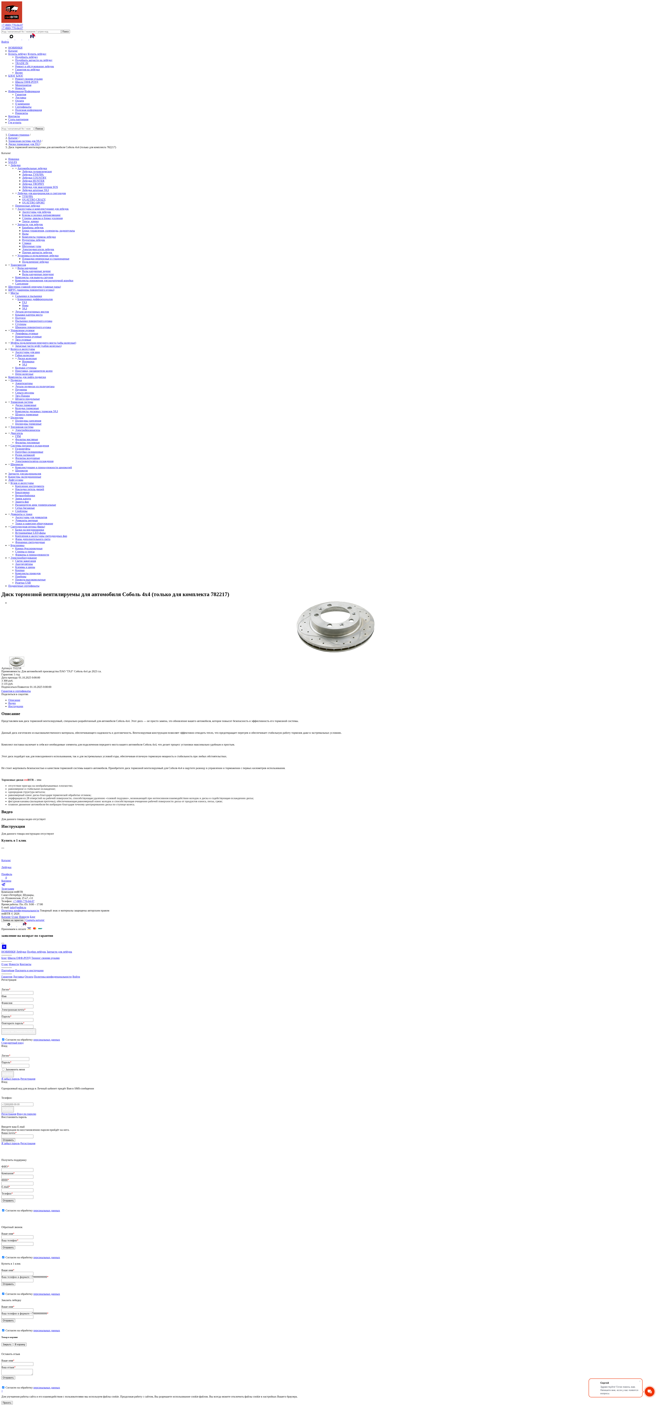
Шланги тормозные (26, 414)
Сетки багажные (25, 507)
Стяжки (26, 243)
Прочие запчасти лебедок (37, 252)
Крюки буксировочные (29, 548)
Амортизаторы (24, 383)
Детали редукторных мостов (32, 311)
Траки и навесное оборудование (34, 523)
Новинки (13, 159)
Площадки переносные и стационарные (45, 258)
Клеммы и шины (25, 567)
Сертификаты (23, 106)
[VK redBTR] (4, 38)
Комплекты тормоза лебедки (39, 236)
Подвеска (16, 380)
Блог (32, 916)
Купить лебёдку (17, 53)
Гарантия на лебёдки (27, 69)
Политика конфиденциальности (20, 910)
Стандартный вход (12, 1042)
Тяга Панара (22, 395)
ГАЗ (24, 302)
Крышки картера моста (29, 314)
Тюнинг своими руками (45, 957)
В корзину (20, 1344)
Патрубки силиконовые (29, 451)
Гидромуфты (22, 448)
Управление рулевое (23, 330)
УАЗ (24, 308)
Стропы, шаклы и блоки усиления (42, 218)
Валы (25, 233)
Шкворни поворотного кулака (33, 327)
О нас (15, 916)
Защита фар (22, 501)
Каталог (13, 50)
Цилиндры (17, 417)
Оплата (19, 100)
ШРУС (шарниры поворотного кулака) (31, 289)
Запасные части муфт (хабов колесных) (38, 345)
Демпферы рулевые (26, 333)
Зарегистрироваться (19, 1031)
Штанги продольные (27, 398)
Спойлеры (21, 511)
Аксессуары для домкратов (31, 517)
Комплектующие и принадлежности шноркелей (43, 467)
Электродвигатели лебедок (38, 249)
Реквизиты (21, 113)
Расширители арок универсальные (35, 504)
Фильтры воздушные (27, 458)
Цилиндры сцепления (28, 420)
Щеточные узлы (31, 246)
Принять (7, 1402)
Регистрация (27, 1078)
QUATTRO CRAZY (34, 199)
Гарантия (20, 94)
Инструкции (15, 706)
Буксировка (17, 545)
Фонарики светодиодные (30, 542)
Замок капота (23, 498)
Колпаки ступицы (25, 367)
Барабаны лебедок (33, 227)
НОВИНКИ (15, 47)
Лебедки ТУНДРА (33, 174)
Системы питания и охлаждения (30, 445)
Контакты (14, 116)
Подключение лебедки (35, 261)
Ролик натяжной (25, 454)
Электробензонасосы (27, 430)
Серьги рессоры (24, 392)
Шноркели (17, 464)
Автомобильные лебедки (32, 168)
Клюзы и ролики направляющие (41, 215)
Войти (5, 41)
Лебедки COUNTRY (34, 177)
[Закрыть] (2, 848)
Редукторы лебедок (33, 240)
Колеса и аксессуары (23, 349)
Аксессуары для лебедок (36, 211)
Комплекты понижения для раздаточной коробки (44, 280)
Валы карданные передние (38, 274)
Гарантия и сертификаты (16, 691)
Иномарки (28, 361)
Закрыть (7, 1344)
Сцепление (21, 283)
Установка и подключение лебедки (38, 255)
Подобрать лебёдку (26, 57)
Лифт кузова (15, 479)
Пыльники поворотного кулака (33, 321)
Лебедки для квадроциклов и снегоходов (41, 193)
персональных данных (46, 1039)
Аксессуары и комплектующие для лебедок (43, 208)
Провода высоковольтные (30, 579)
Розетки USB (23, 582)
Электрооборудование (24, 557)
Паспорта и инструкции (29, 970)
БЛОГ (11, 75)
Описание (14, 700)
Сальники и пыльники (28, 296)
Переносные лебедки (27, 205)
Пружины (21, 389)
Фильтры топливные (27, 442)
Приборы (20, 576)
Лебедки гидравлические (37, 171)
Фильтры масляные (26, 439)
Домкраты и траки (21, 514)
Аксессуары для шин (27, 352)
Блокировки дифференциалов (35, 299)
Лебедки (16, 165)
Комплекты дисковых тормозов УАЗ (36, 411)
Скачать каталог (35, 920)
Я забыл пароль (10, 1078)
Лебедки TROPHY (33, 183)
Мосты (15, 292)
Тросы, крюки (30, 221)
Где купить (14, 122)
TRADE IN (21, 63)
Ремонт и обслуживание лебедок (34, 66)
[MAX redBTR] (11, 38)
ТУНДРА (27, 196)
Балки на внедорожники (29, 529)
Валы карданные (27, 268)
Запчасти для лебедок (30, 224)
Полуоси (20, 317)
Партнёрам (7, 970)
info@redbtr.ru (18, 907)
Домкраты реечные (26, 520)
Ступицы (20, 324)
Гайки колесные (24, 355)
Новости (20, 88)
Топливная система (22, 426)
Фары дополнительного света (32, 539)
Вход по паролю (26, 1113)
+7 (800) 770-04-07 (12, 25)
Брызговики (22, 492)
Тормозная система (22, 402)
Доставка (20, 97)
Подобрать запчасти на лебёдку (33, 60)
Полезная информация (28, 110)
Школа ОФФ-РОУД (26, 81)
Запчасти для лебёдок (59, 951)
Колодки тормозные (27, 408)
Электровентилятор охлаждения (34, 461)
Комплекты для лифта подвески (27, 377)
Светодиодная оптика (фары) (28, 526)
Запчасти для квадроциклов (24, 473)
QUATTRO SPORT (33, 202)
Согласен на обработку (33, 1210)
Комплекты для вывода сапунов (34, 277)
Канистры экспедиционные (24, 476)
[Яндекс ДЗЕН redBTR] (18, 38)
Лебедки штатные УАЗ (35, 190)
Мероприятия (23, 85)
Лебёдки (21, 951)
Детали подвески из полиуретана (34, 386)
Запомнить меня (15, 1069)
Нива (25, 305)
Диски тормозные (25, 405)
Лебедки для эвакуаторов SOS (40, 187)
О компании (22, 103)
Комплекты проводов (28, 573)
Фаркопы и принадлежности (32, 554)
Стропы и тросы (25, 551)
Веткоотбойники (25, 495)
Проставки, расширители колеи (34, 370)
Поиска (39, 128)
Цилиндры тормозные (28, 423)
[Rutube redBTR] (32, 38)
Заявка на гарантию (13, 920)
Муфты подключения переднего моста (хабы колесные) (43, 342)
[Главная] (11, 21)
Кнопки (20, 570)
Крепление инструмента (29, 486)
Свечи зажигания (25, 560)
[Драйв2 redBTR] (25, 38)
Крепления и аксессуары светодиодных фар (41, 535)
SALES (12, 162)
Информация (16, 91)
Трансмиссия (18, 264)
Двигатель (17, 433)
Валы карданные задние (36, 271)
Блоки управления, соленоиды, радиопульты (48, 230)
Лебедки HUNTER (33, 180)
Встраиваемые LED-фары (30, 532)
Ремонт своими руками (29, 78)
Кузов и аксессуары (22, 483)
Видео (19, 72)
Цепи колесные (24, 373)
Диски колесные (27, 358)
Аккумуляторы (24, 564)
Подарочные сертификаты (23, 585)
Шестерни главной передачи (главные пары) (34, 286)
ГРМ (18, 436)
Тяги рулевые (23, 339)
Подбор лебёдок (36, 951)
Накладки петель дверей (29, 489)
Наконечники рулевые (28, 336)
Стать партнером (18, 119)
